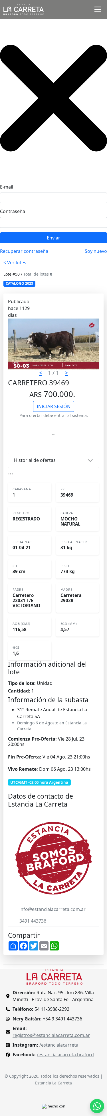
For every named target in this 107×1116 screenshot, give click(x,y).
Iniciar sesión (53, 406)
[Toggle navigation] (98, 9)
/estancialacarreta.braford (65, 1054)
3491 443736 (32, 921)
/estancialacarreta (58, 1045)
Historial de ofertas (35, 460)
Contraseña (12, 211)
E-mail (6, 187)
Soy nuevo (96, 251)
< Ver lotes (14, 262)
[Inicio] (23, 9)
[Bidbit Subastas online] (44, 1106)
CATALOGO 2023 (19, 283)
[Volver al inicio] (54, 976)
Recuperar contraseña (24, 251)
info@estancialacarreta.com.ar (52, 909)
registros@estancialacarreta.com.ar (51, 1035)
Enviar (53, 238)
